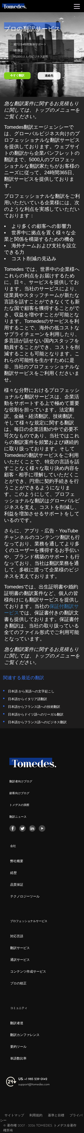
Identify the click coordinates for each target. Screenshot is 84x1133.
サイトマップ (14, 1115)
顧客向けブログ (19, 793)
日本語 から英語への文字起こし (31, 691)
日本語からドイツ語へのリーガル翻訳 (35, 714)
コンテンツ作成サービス (28, 971)
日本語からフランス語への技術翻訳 (34, 706)
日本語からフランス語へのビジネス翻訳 (37, 722)
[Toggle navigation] (77, 6)
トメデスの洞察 (19, 805)
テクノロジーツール (25, 896)
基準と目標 (56, 1115)
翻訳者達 (16, 1023)
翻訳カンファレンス (25, 1035)
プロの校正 (18, 983)
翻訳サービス (20, 948)
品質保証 (16, 885)
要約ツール (18, 1047)
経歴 (13, 873)
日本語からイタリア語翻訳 (27, 699)
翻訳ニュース (18, 816)
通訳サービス (20, 960)
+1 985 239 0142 (32, 1079)
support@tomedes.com (34, 1084)
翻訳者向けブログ (20, 781)
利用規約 (36, 1115)
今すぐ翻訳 (17, 75)
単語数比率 (18, 1058)
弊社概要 (16, 861)
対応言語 (16, 936)
